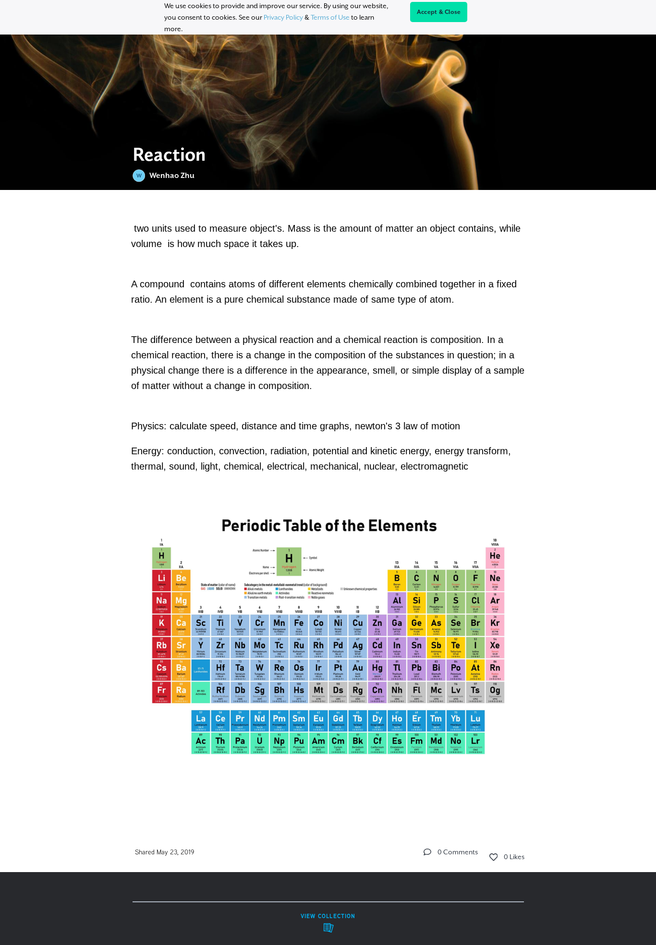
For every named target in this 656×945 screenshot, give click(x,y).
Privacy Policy (283, 17)
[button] (427, 852)
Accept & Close (439, 12)
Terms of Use (330, 17)
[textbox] (328, 504)
